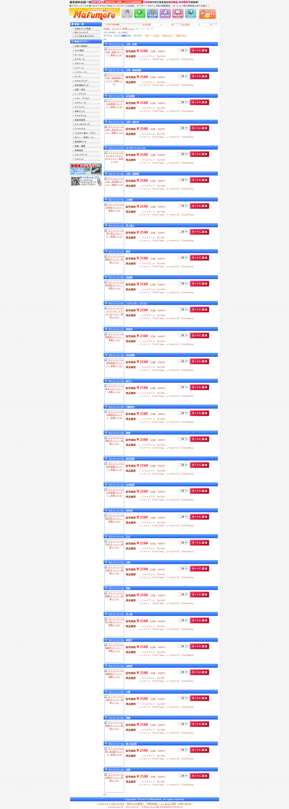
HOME (107, 28)
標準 (147, 35)
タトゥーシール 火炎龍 (120, 199)
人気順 (156, 35)
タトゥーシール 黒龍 (119, 433)
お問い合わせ (184, 803)
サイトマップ (132, 806)
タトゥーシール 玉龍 (119, 562)
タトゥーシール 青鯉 (119, 588)
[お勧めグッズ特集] (85, 30)
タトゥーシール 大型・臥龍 (123, 44)
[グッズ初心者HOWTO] (85, 37)
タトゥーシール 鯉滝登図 (122, 458)
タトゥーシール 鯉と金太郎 (123, 743)
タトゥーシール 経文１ (120, 381)
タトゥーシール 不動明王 (122, 407)
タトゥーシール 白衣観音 (122, 484)
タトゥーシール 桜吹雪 (120, 510)
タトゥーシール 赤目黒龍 (122, 355)
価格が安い (167, 35)
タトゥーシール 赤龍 (119, 769)
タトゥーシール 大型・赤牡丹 (124, 122)
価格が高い (181, 35)
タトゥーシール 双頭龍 (120, 277)
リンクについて (115, 806)
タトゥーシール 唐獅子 (120, 640)
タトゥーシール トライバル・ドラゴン (128, 303)
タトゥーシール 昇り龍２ (122, 225)
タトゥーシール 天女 (119, 536)
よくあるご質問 (168, 803)
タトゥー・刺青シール (123, 28)
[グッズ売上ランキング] (85, 33)
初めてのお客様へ (135, 803)
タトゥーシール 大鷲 (119, 692)
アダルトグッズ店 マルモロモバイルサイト (162, 806)
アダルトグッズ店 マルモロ (111, 803)
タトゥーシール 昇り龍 (120, 614)
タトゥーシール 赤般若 (120, 666)
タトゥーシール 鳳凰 (119, 251)
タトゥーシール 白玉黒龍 (122, 96)
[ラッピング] (85, 160)
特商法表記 (152, 803)
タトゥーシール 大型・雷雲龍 (124, 173)
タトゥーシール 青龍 (119, 718)
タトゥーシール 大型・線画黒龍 (125, 70)
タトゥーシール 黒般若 (120, 329)
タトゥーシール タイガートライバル (127, 148)
